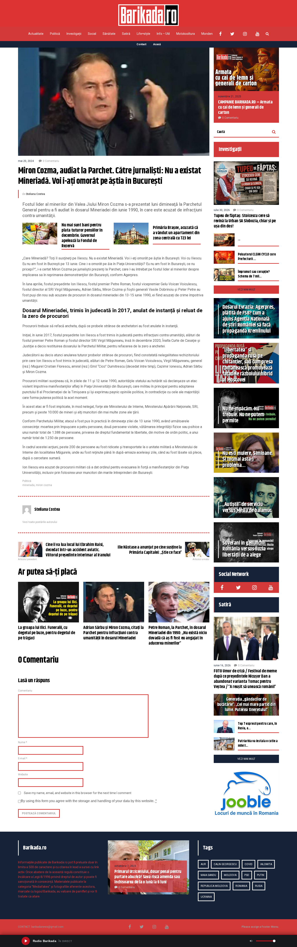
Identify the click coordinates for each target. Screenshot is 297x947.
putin (260, 875)
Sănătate (109, 33)
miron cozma (44, 485)
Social (92, 33)
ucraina (206, 896)
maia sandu (208, 875)
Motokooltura (185, 33)
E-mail (22, 758)
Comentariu (25, 690)
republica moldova (214, 885)
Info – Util (163, 33)
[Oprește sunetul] (251, 941)
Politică (55, 33)
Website (23, 774)
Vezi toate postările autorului (39, 522)
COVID (248, 864)
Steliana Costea (35, 194)
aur (203, 864)
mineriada (28, 485)
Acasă (157, 44)
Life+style (143, 33)
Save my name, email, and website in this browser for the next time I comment (77, 793)
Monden (207, 33)
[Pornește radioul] (26, 941)
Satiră (126, 33)
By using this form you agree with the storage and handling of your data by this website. (89, 801)
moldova (230, 875)
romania (241, 885)
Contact (141, 44)
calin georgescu (225, 864)
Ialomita (266, 864)
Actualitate (35, 33)
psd (246, 875)
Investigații (74, 33)
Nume (22, 742)
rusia (258, 885)
